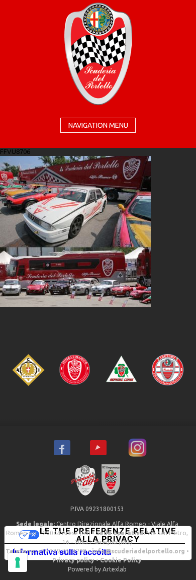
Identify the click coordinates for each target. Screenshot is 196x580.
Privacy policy (73, 560)
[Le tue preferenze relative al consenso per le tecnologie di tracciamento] (17, 562)
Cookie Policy (121, 560)
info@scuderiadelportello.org (138, 551)
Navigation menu (98, 125)
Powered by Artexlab (97, 569)
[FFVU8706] (75, 230)
